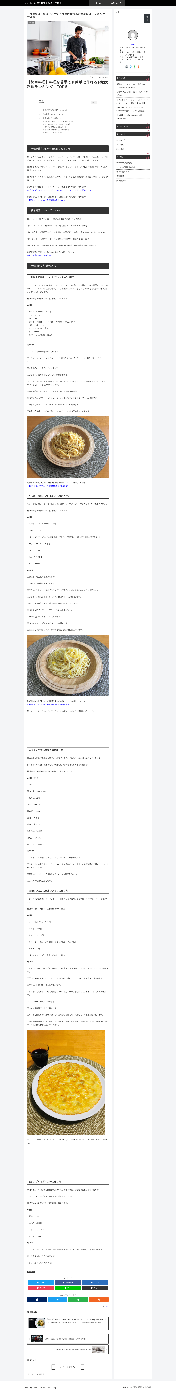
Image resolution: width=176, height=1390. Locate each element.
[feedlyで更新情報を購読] (78, 1299)
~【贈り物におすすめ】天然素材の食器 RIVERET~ (48, 200)
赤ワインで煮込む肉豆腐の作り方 (55, 127)
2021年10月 (121, 149)
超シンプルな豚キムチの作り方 (55, 132)
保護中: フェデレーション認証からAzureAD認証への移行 (130, 86)
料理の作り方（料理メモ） (52, 118)
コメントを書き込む (68, 1367)
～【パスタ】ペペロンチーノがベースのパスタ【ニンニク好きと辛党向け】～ (59, 190)
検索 (117, 12)
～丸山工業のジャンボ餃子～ (39, 255)
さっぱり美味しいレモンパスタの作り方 (57, 124)
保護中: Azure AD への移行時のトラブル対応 (132, 93)
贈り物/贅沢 (121, 181)
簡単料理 (31, 1272)
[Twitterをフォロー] (57, 1299)
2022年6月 (120, 145)
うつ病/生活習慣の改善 (125, 167)
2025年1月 (120, 140)
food (133, 44)
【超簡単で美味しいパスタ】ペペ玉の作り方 (59, 121)
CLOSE (94, 102)
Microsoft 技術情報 (124, 163)
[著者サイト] (37, 1299)
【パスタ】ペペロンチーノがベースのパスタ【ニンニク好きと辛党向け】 (132, 101)
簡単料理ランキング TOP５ (53, 114)
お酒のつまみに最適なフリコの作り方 (57, 130)
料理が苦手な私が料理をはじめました (56, 110)
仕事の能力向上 (122, 172)
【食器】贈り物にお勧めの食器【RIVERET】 (129, 117)
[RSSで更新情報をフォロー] (99, 1299)
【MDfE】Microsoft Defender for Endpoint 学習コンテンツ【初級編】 (131, 109)
